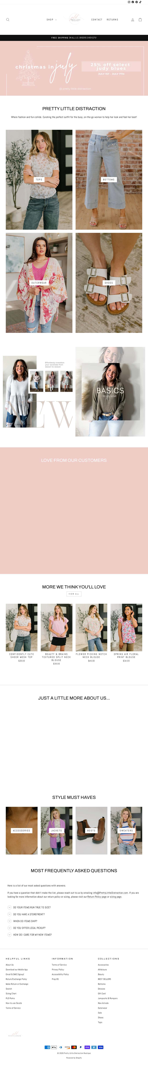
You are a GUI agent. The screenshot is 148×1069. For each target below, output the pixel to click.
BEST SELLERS (104, 979)
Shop (50, 19)
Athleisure (102, 969)
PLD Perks (10, 998)
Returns (112, 19)
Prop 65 (55, 979)
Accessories (103, 964)
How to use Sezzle (14, 1003)
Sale (100, 1012)
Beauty (101, 974)
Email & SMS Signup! (15, 974)
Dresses (101, 988)
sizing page (115, 896)
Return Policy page (97, 896)
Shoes (100, 1017)
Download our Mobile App (17, 969)
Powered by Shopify (74, 1058)
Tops (100, 1022)
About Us (10, 964)
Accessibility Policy (60, 974)
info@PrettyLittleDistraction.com (110, 892)
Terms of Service (13, 1008)
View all (74, 594)
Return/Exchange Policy (16, 979)
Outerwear (102, 1008)
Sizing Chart (11, 993)
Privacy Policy (58, 969)
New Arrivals (103, 1003)
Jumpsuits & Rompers (108, 998)
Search (9, 988)
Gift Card (102, 993)
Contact (96, 19)
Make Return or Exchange (17, 984)
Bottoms (102, 984)
